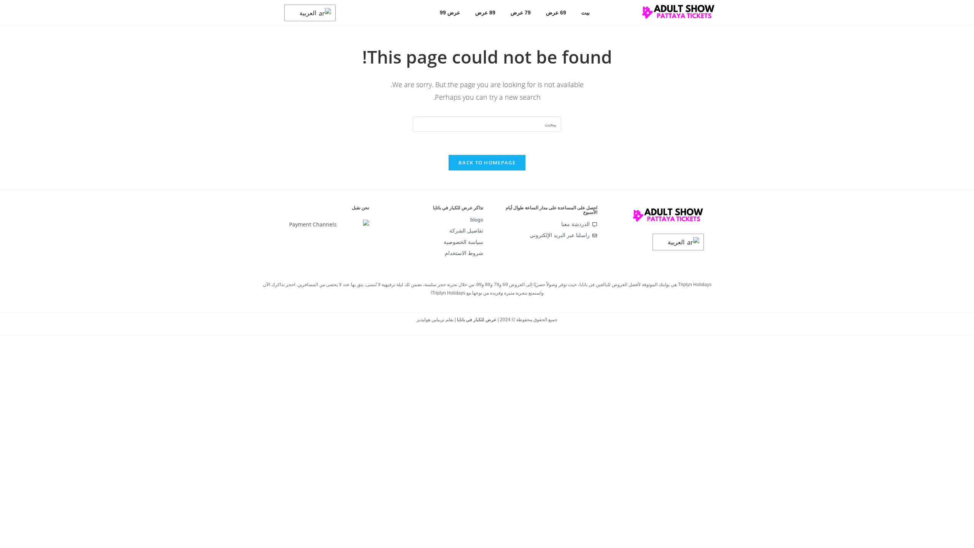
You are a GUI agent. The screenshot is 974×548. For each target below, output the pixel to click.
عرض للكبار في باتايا (477, 319)
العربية (308, 13)
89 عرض (485, 13)
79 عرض (521, 13)
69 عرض (556, 13)
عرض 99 (450, 13)
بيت (585, 13)
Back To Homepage (487, 162)
